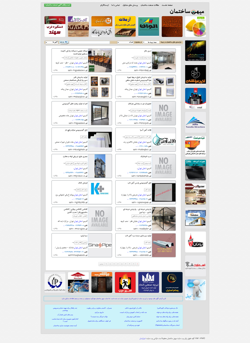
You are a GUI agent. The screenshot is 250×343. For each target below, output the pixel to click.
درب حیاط (140, 163)
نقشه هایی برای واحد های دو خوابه (167, 312)
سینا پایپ (83, 236)
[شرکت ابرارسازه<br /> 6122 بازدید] (78, 292)
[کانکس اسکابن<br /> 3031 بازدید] (195, 228)
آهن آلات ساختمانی (145, 137)
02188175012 (142, 199)
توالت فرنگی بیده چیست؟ (99, 317)
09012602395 (79, 67)
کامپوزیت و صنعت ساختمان (133, 321)
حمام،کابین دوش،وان (133, 317)
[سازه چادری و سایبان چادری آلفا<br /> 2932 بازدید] (195, 132)
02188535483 (79, 146)
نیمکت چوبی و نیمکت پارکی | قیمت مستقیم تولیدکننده (74, 52)
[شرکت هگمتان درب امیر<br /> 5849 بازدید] (125, 292)
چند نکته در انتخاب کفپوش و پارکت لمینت (133, 312)
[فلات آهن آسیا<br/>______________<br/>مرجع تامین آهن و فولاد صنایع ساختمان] (164, 140)
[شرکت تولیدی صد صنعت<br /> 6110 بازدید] (195, 156)
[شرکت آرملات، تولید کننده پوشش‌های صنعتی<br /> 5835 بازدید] (125, 36)
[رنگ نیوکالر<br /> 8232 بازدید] (195, 36)
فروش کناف (82, 183)
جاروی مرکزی (99, 312)
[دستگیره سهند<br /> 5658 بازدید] (55, 36)
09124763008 (79, 226)
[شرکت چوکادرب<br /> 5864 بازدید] (101, 292)
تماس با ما (115, 5)
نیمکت (66, 58)
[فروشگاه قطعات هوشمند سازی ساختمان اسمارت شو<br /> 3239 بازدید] (195, 276)
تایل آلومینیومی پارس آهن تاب (139, 183)
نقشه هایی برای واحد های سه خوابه (167, 317)
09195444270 (132, 67)
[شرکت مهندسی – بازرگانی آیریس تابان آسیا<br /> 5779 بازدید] (78, 36)
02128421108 (69, 67)
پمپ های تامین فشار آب (65, 315)
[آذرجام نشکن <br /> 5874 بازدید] (195, 84)
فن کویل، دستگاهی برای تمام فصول (99, 321)
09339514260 (69, 173)
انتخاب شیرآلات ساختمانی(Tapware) (167, 325)
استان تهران (142, 63)
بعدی (101, 264)
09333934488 (69, 146)
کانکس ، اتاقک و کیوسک (80, 216)
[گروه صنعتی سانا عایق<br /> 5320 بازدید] (195, 108)
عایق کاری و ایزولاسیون (80, 163)
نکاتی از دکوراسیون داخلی (133, 308)
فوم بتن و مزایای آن (133, 325)
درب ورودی (147, 163)
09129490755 (79, 120)
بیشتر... (119, 70)
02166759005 (142, 120)
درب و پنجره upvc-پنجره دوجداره (77, 111)
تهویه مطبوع (134, 84)
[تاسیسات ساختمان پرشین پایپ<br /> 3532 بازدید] (55, 292)
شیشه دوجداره (146, 58)
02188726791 (79, 173)
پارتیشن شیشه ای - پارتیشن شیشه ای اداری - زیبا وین (137, 211)
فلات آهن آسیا (145, 130)
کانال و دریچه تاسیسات (144, 84)
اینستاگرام (104, 5)
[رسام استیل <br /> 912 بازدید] (172, 292)
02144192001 (142, 67)
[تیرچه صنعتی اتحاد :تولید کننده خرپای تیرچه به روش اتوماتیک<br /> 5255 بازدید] (148, 292)
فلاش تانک (78, 243)
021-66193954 (79, 252)
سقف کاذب (84, 137)
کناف (78, 190)
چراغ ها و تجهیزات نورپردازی (138, 111)
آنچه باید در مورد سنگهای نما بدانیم (167, 321)
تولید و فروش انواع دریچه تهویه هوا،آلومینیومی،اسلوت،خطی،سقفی (138, 79)
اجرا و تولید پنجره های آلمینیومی (74, 104)
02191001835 (142, 146)
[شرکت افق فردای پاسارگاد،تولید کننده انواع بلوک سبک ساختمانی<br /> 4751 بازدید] (101, 36)
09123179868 (68, 252)
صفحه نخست (167, 5)
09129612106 (132, 173)
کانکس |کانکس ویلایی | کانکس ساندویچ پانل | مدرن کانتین (75, 211)
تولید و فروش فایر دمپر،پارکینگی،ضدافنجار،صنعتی (75, 79)
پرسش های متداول (130, 5)
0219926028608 (142, 93)
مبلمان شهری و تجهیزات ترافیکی (78, 58)
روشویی (85, 243)
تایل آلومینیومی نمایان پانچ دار (76, 130)
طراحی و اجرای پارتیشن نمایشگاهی (141, 216)
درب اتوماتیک (145, 157)
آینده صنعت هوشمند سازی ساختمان (65, 325)
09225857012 (79, 199)
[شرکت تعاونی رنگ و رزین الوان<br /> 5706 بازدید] (148, 36)
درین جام (147, 51)
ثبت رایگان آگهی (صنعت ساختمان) (57, 5)
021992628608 (79, 93)
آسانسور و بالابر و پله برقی (132, 137)
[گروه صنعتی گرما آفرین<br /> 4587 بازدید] (172, 36)
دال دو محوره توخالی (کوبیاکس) (167, 308)
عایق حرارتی (69, 163)
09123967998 (142, 226)
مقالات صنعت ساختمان (150, 5)
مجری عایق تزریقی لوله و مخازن (75, 157)
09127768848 (142, 173)
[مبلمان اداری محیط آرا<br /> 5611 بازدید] (195, 204)
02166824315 (69, 226)
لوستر (149, 111)
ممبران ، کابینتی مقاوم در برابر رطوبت (99, 308)
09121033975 (132, 120)
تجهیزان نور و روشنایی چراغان (139, 104)
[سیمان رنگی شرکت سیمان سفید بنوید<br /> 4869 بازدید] (195, 60)
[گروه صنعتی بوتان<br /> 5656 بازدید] (195, 252)
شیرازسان (142, 338)
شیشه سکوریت (138, 58)
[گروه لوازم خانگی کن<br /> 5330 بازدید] (195, 180)
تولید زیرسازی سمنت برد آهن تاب (138, 236)
